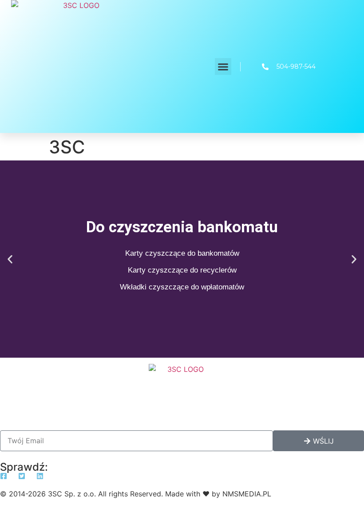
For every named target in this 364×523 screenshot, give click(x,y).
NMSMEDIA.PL (246, 493)
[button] (223, 66)
